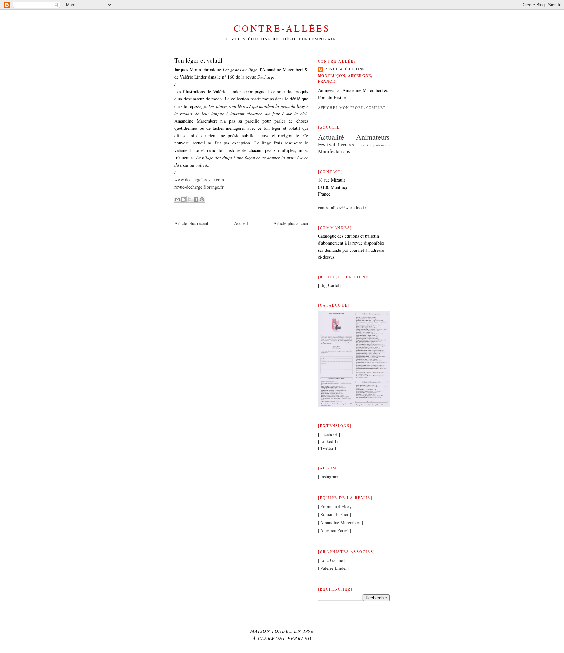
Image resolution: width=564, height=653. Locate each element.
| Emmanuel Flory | (336, 506)
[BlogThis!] (183, 199)
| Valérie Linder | (333, 568)
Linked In (329, 441)
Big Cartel (329, 285)
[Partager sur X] (189, 199)
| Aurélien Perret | (334, 530)
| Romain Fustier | (334, 514)
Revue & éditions (344, 69)
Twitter (327, 448)
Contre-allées (282, 28)
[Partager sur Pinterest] (202, 199)
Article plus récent (191, 223)
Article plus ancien (291, 223)
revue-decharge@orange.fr (199, 187)
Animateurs (373, 137)
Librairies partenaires (373, 145)
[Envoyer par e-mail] (177, 199)
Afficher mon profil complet (352, 107)
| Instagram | (329, 476)
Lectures (346, 145)
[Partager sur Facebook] (196, 199)
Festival (326, 144)
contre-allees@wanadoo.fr (342, 208)
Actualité (331, 137)
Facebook (329, 434)
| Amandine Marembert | (340, 522)
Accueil (241, 223)
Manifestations (334, 151)
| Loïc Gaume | (331, 560)
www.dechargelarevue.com (199, 179)
